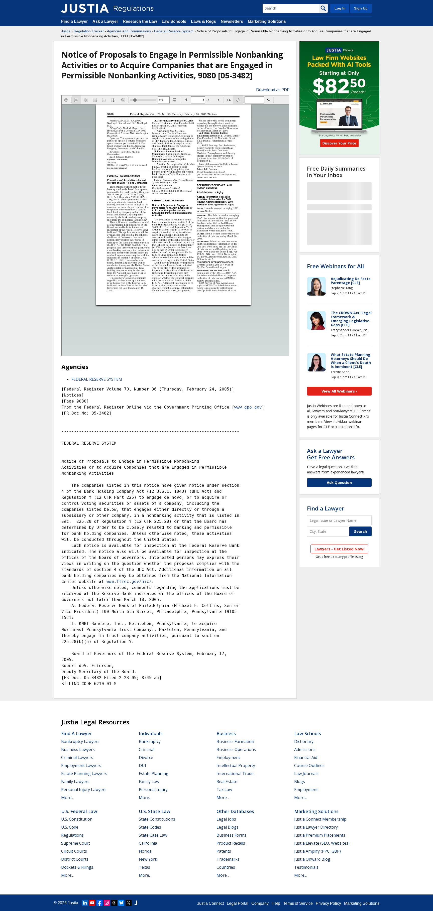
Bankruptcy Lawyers (80, 741)
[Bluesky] (121, 903)
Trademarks (228, 859)
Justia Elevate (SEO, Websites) (322, 843)
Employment (228, 757)
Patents (223, 851)
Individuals (151, 733)
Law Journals (306, 773)
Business (226, 733)
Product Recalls (230, 843)
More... (67, 797)
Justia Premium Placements (319, 835)
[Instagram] (107, 903)
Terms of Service (298, 903)
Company (260, 903)
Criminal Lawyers (77, 757)
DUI (142, 765)
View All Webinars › (339, 391)
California (148, 843)
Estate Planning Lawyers (84, 773)
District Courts (74, 859)
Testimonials (306, 867)
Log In (340, 8)
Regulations (72, 835)
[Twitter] (129, 903)
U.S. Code (69, 827)
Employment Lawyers (81, 765)
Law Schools (174, 21)
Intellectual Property (235, 765)
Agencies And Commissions (129, 31)
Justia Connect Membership (320, 819)
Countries (225, 867)
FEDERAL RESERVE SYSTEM (96, 379)
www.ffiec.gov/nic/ (129, 581)
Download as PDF (272, 89)
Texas (144, 867)
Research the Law (140, 21)
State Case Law (153, 835)
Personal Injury (153, 789)
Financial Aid (305, 757)
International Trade (235, 773)
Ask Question (339, 482)
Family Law (149, 781)
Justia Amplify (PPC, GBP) (317, 851)
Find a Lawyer (74, 21)
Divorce (146, 757)
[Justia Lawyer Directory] (136, 903)
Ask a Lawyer (105, 21)
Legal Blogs (227, 827)
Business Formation (235, 741)
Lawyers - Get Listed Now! (339, 548)
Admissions (304, 749)
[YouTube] (92, 903)
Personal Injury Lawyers (83, 789)
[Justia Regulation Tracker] (85, 8)
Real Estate (226, 781)
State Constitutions (157, 819)
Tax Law (224, 789)
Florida (145, 851)
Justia (65, 31)
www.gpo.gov (248, 407)
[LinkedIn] (85, 903)
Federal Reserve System (173, 31)
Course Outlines (309, 765)
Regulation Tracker (89, 31)
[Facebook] (99, 903)
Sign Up (361, 8)
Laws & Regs (203, 21)
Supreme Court (75, 843)
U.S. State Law (154, 811)
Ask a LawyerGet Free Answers (331, 454)
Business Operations (236, 749)
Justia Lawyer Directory (316, 827)
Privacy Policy (328, 903)
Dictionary (303, 741)
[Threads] (114, 903)
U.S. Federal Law (79, 811)
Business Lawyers (78, 749)
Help (276, 903)
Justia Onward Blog (312, 859)
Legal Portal (237, 903)
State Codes (150, 827)
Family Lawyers (75, 781)
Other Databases (235, 811)
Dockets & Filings (77, 867)
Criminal (146, 749)
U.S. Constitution (76, 819)
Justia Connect (210, 903)
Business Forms (231, 835)
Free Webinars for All (335, 266)
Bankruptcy (150, 741)
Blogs (299, 781)
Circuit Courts (74, 851)
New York (148, 859)
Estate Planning (153, 773)
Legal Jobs (226, 819)
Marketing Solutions (267, 21)
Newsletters (232, 21)
